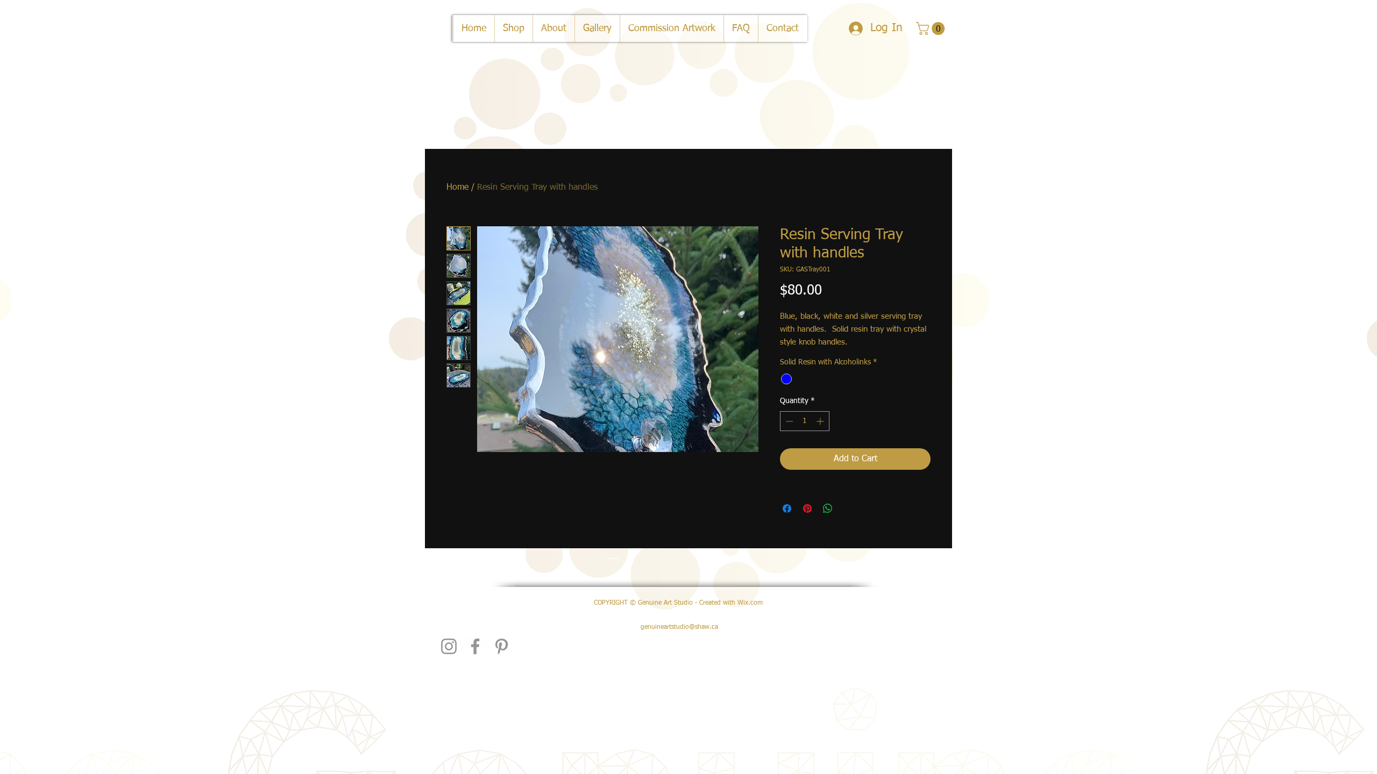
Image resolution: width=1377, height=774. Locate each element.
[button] (932, 28)
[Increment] (821, 421)
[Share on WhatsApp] (827, 508)
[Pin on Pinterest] (807, 508)
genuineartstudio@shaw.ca (679, 627)
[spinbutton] (804, 421)
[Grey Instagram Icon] (448, 646)
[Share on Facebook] (786, 508)
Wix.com (750, 603)
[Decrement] (788, 421)
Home (457, 187)
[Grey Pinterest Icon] (501, 646)
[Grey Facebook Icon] (475, 646)
